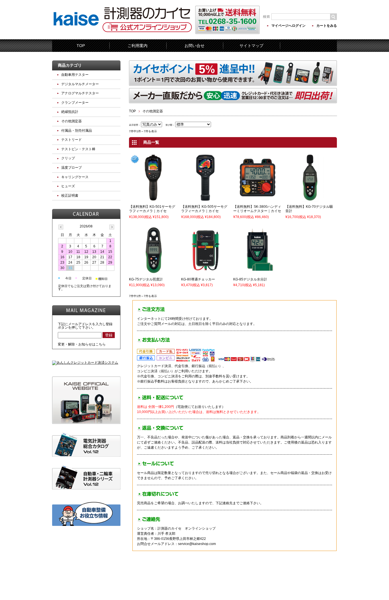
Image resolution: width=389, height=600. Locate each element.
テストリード (71, 140)
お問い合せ (194, 45)
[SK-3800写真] (257, 199)
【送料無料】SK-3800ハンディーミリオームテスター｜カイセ (257, 209)
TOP (81, 45)
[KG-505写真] (205, 199)
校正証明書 (69, 196)
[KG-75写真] (153, 272)
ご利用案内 (138, 45)
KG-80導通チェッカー (198, 279)
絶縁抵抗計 (69, 112)
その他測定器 (71, 121)
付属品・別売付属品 (76, 131)
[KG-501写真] (153, 199)
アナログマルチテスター (80, 93)
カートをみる (326, 26)
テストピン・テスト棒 (78, 149)
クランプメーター (75, 103)
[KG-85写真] (257, 272)
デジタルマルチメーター (80, 84)
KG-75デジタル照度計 (146, 279)
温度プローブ (71, 168)
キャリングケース (75, 177)
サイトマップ (251, 45)
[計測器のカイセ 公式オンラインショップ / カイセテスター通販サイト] (76, 35)
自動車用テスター (75, 75)
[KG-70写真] (309, 199)
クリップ (68, 158)
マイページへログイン (288, 26)
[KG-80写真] (205, 272)
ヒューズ (68, 186)
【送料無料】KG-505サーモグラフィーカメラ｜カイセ (204, 209)
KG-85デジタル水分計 (250, 279)
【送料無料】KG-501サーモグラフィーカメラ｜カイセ (152, 209)
